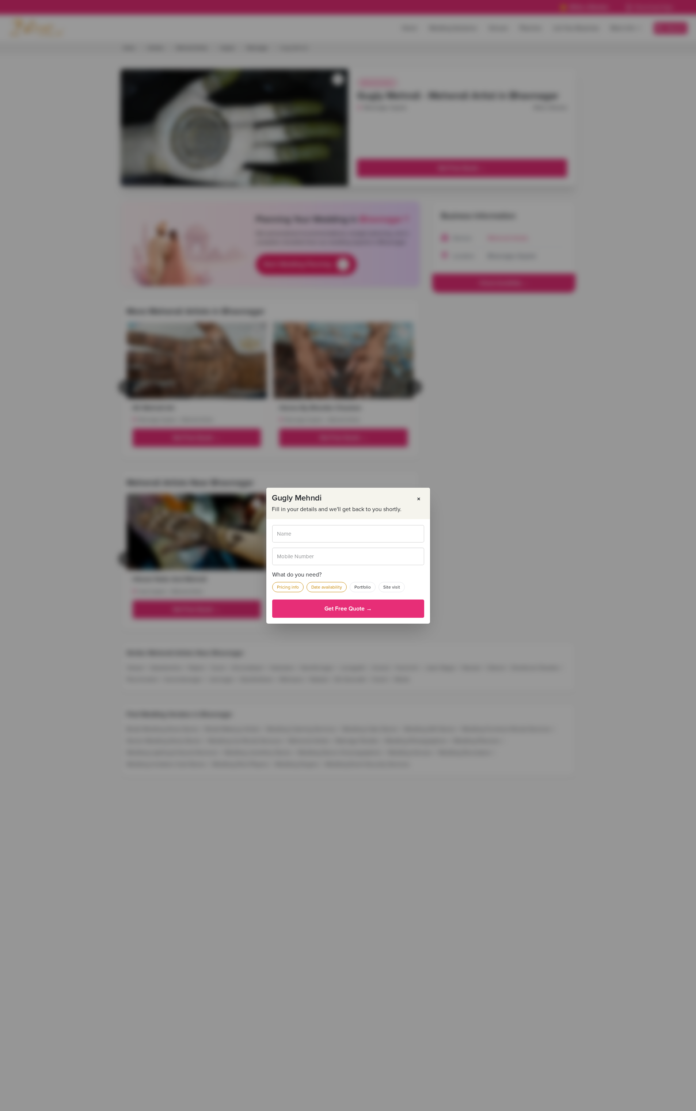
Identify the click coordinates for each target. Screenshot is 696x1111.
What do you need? (297, 574)
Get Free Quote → (348, 608)
